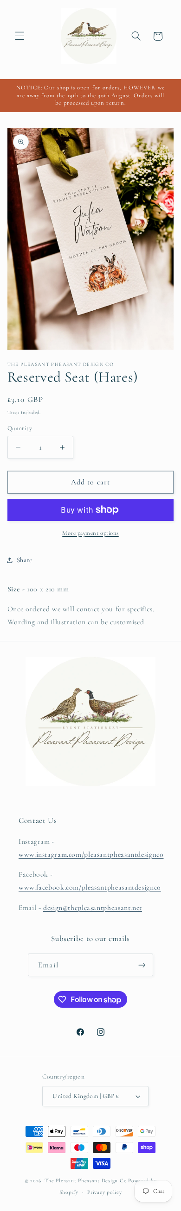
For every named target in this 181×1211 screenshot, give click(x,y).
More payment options (90, 533)
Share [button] (24, 560)
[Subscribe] (141, 965)
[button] (19, 36)
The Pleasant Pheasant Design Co (86, 1180)
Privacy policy (104, 1192)
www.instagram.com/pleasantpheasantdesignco (91, 854)
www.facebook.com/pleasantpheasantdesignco (90, 887)
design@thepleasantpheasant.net (92, 907)
